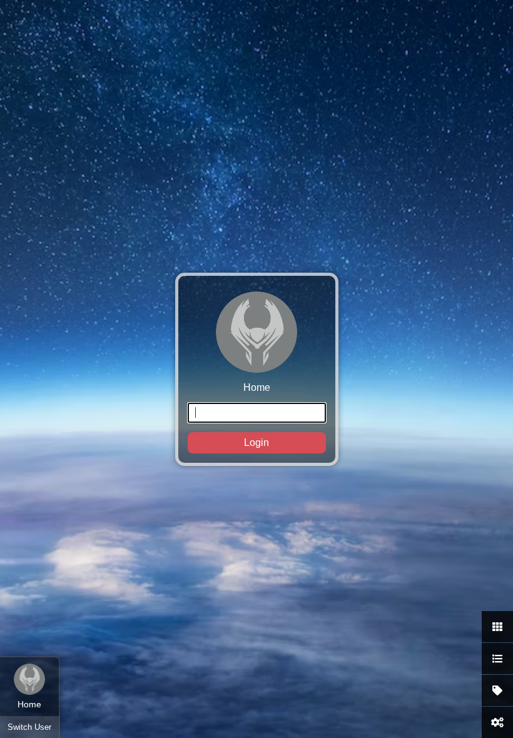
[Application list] (497, 658)
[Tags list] (497, 690)
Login (256, 442)
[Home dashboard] (497, 626)
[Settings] (497, 722)
